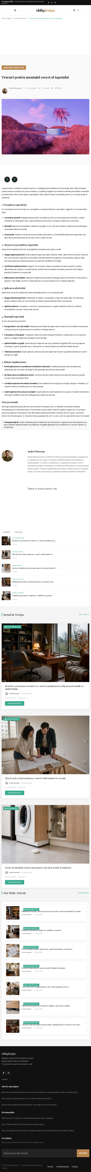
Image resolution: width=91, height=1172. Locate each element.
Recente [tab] (6, 532)
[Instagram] (54, 2)
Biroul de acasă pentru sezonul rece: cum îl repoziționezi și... (34, 541)
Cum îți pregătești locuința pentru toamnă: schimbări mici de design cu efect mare (51, 1025)
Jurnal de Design (18, 593)
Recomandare (17, 565)
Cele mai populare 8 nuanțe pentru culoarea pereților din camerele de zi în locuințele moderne (38, 1131)
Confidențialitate (62, 1167)
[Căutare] (74, 10)
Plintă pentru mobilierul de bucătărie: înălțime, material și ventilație (46, 1006)
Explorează (83, 893)
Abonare (83, 1153)
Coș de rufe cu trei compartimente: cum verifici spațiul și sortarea (45, 987)
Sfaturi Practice (20, 18)
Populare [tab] (18, 532)
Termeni (50, 1167)
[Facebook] (48, 2)
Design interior (17, 552)
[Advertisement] (45, 36)
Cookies (75, 1167)
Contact (5, 1079)
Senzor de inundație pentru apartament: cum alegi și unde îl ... (34, 568)
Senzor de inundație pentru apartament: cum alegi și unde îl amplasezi (38, 867)
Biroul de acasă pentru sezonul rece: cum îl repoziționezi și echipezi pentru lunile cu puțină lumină (40, 1092)
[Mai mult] (78, 10)
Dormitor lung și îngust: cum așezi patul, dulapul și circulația (43, 968)
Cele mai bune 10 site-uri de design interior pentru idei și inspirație (27, 1118)
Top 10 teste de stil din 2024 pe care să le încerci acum (23, 1124)
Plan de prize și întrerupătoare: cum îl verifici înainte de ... (33, 554)
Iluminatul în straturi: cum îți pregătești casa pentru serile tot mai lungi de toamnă (51, 911)
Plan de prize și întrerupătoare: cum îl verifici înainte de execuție (35, 778)
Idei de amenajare (18, 538)
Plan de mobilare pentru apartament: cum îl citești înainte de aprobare (47, 949)
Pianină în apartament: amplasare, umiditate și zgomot (32, 595)
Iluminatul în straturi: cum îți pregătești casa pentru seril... (33, 582)
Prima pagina (7, 18)
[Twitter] (51, 2)
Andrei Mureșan (36, 451)
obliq (45, 10)
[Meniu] (15, 10)
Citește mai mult (14, 703)
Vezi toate (83, 614)
